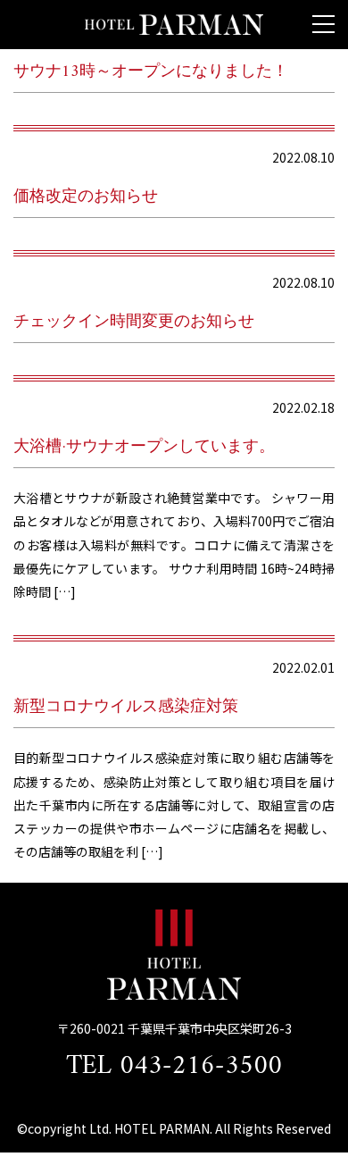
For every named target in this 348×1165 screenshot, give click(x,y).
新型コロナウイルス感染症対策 (125, 707)
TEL (174, 1066)
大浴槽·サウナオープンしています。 (144, 447)
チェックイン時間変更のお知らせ (133, 322)
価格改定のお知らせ (85, 197)
